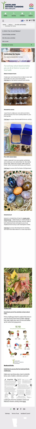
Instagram (34, 20)
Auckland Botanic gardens (12, 6)
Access (14, 15)
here (24, 401)
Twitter (30, 20)
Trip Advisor (27, 20)
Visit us (10, 24)
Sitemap (7, 413)
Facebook (31, 20)
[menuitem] (4, 24)
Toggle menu (31, 45)
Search (31, 15)
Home (5, 15)
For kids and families (20, 24)
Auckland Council (31, 6)
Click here (7, 80)
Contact (22, 15)
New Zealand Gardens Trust (22, 422)
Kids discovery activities (8, 38)
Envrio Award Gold (13, 422)
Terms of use (15, 413)
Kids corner (5, 41)
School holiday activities (9, 34)
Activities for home (7, 44)
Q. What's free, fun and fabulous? (11, 31)
